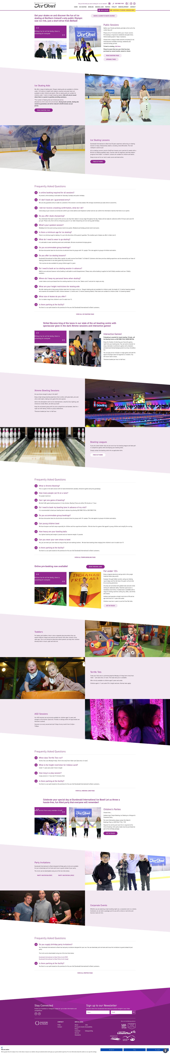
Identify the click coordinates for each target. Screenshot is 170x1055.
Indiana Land (99, 7)
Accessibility (88, 1027)
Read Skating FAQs (112, 55)
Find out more (98, 455)
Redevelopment (123, 7)
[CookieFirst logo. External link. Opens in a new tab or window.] (2, 1047)
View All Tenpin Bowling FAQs (85, 557)
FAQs (59, 1025)
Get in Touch (110, 606)
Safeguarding (89, 1031)
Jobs (86, 1025)
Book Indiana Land (95, 567)
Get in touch (110, 833)
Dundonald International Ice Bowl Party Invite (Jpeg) (53, 959)
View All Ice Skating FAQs (85, 314)
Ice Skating (83, 7)
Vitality (114, 7)
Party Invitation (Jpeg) (66, 875)
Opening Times (111, 59)
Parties (107, 7)
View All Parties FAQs (85, 973)
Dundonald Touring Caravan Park (123, 10)
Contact (133, 7)
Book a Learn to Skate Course (104, 16)
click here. (118, 46)
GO (134, 1012)
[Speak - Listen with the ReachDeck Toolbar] (165, 1050)
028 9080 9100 (119, 3)
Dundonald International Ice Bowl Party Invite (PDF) (53, 957)
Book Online (104, 10)
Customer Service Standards (78, 1033)
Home (76, 7)
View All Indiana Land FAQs (85, 791)
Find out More (98, 162)
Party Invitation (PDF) (44, 875)
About (76, 1025)
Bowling (91, 7)
